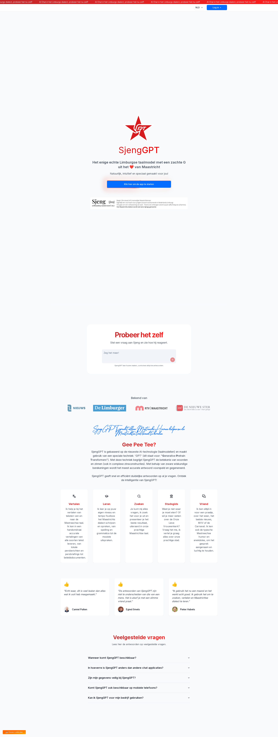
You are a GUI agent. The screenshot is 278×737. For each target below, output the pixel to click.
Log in (216, 7)
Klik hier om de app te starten (139, 184)
